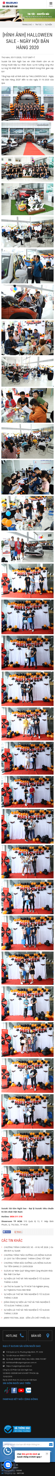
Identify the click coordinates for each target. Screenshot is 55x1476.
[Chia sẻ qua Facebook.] (8, 1231)
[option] (31, 1456)
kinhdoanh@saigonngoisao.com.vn (21, 1362)
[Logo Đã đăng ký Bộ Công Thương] (17, 1429)
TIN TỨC (38, 24)
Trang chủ (27, 24)
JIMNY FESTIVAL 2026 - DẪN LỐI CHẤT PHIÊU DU (27, 1317)
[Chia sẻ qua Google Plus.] (19, 1231)
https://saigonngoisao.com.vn (19, 1366)
